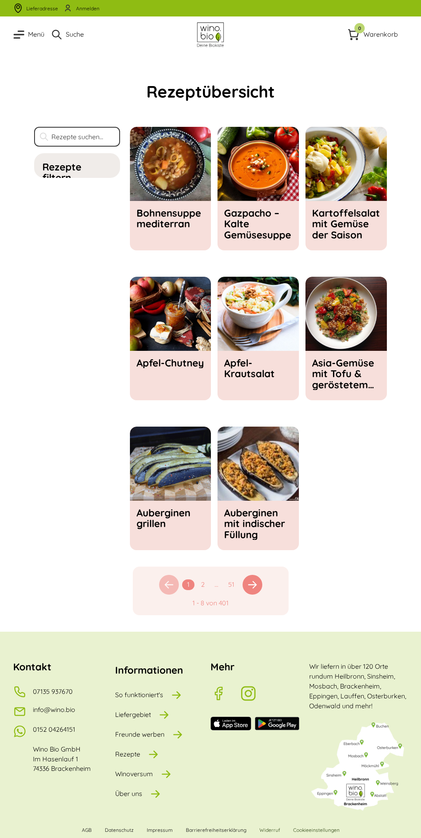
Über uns (128, 793)
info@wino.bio (54, 709)
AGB (87, 830)
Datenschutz (119, 830)
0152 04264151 (54, 729)
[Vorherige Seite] (169, 585)
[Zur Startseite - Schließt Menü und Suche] (210, 34)
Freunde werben (139, 734)
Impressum (160, 830)
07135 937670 (53, 691)
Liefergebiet (133, 714)
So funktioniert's (139, 695)
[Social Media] (225, 693)
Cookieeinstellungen (316, 830)
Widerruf (269, 830)
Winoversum (134, 774)
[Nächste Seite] (252, 585)
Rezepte (127, 754)
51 (231, 584)
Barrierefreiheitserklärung (216, 830)
